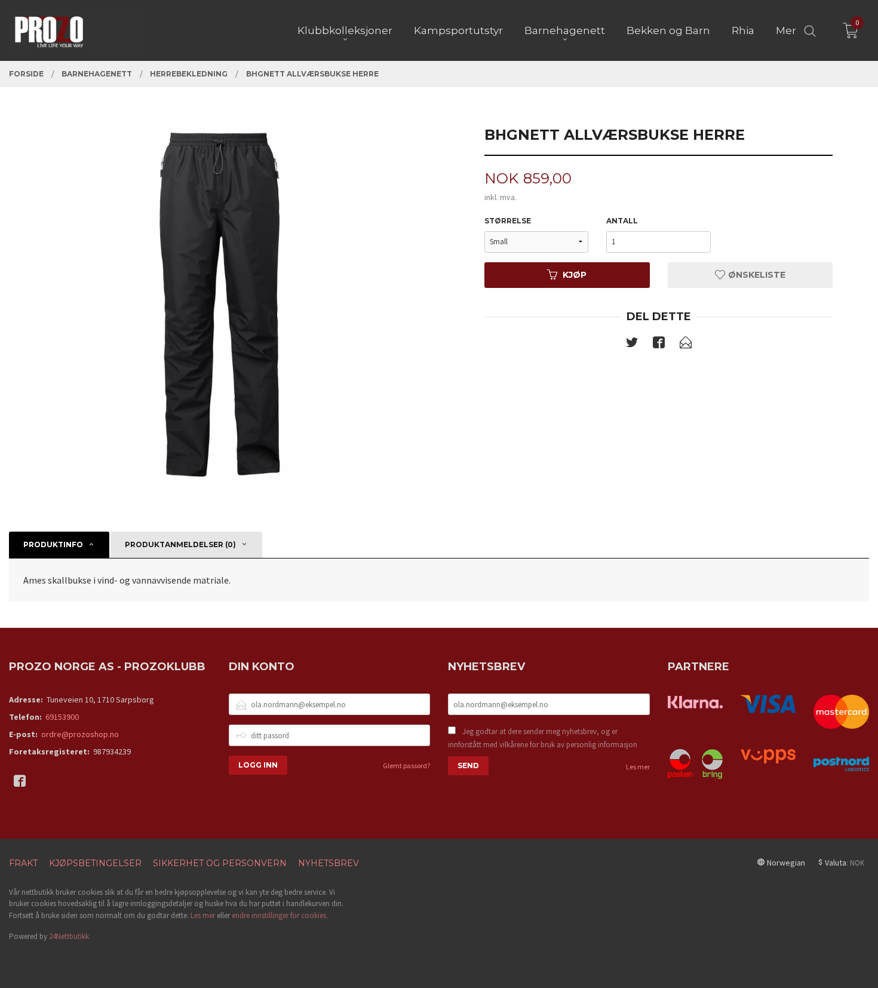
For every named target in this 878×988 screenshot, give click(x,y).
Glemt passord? (406, 765)
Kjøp (575, 274)
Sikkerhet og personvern (220, 863)
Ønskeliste (755, 274)
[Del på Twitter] (632, 344)
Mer (786, 30)
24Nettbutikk (69, 936)
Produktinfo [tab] (53, 544)
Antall (622, 220)
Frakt (23, 863)
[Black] (219, 304)
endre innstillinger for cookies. (280, 915)
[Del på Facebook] (659, 344)
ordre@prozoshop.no (80, 734)
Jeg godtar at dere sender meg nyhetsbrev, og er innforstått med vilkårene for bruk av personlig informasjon (542, 738)
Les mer (638, 766)
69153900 (62, 716)
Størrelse (507, 220)
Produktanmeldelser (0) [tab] (180, 544)
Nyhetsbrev (328, 863)
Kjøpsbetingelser (95, 863)
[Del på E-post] (685, 344)
